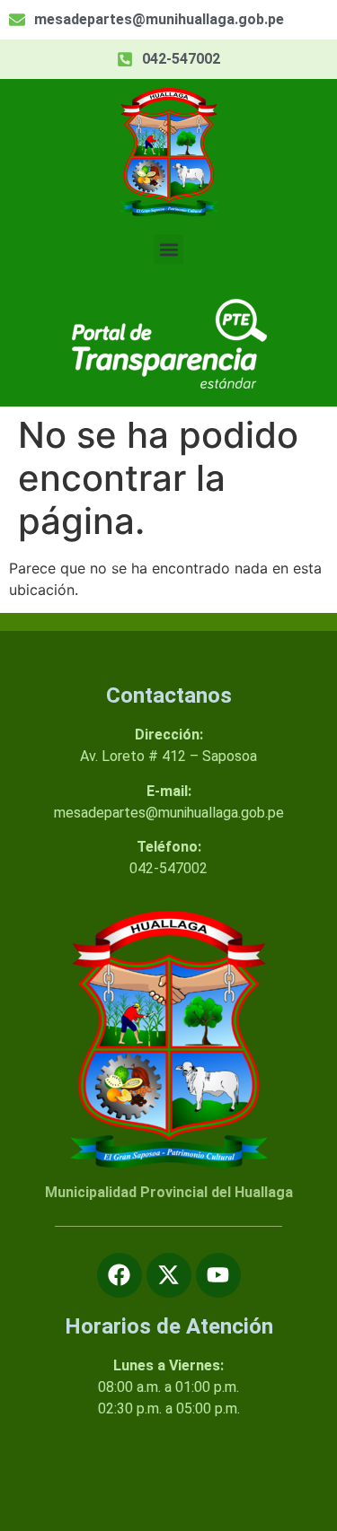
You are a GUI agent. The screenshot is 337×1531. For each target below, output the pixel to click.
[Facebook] (119, 1275)
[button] (168, 249)
